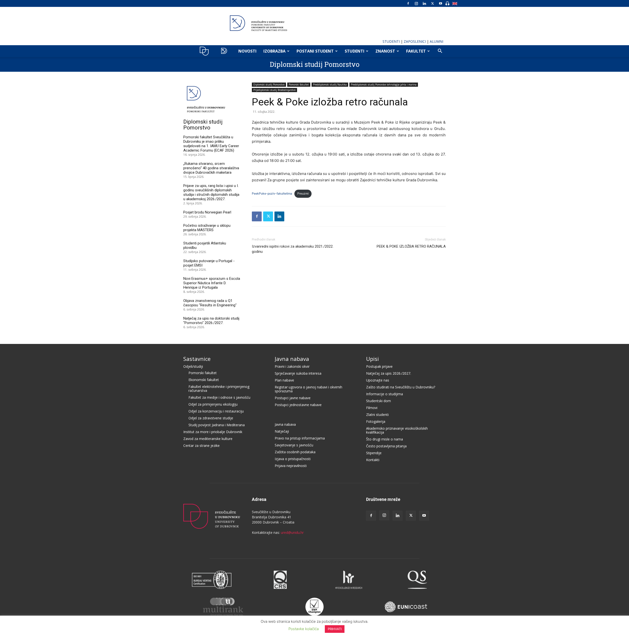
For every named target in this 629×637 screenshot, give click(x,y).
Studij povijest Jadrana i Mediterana (216, 425)
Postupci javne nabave (293, 398)
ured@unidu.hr (292, 532)
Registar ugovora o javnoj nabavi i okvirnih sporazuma (308, 389)
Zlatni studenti (377, 414)
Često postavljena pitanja (386, 446)
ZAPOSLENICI (415, 41)
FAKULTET (416, 51)
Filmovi (371, 407)
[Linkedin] (424, 3)
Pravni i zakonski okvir (292, 366)
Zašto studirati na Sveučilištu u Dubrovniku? (400, 387)
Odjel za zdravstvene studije (210, 418)
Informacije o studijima (384, 394)
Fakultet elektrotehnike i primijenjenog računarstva (218, 388)
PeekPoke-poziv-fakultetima (272, 193)
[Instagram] (416, 3)
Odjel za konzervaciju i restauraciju (216, 411)
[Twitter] (432, 3)
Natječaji (282, 431)
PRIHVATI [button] (335, 629)
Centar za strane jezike (201, 445)
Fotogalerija (375, 421)
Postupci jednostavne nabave (298, 404)
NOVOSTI (247, 51)
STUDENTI (391, 41)
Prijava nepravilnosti (291, 465)
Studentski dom (378, 400)
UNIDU (205, 51)
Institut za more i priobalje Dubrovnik (212, 431)
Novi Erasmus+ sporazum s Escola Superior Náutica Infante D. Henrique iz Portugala (211, 283)
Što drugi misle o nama (384, 439)
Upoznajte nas (377, 380)
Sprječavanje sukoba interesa (298, 373)
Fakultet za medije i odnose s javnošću (219, 397)
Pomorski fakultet (299, 84)
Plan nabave (284, 380)
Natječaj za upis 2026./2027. (388, 373)
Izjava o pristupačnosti (293, 458)
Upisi (372, 358)
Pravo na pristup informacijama (300, 438)
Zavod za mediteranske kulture (207, 438)
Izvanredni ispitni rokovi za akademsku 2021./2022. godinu (292, 249)
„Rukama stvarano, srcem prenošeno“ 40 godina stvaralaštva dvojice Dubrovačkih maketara (211, 168)
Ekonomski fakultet (203, 379)
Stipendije (374, 453)
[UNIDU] (314, 23)
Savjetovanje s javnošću (294, 445)
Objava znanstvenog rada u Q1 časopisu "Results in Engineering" (210, 302)
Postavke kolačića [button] (303, 628)
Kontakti (372, 459)
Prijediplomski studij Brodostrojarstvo (274, 90)
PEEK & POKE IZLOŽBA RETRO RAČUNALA (411, 246)
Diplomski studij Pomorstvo (314, 64)
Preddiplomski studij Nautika (330, 84)
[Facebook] (408, 3)
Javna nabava (292, 358)
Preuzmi (303, 193)
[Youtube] (440, 3)
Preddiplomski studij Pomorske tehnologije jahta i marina (383, 84)
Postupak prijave (379, 366)
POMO (225, 51)
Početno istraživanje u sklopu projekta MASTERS (206, 227)
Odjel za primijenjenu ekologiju (213, 404)
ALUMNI (436, 41)
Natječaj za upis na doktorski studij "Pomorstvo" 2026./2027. (211, 320)
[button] (440, 51)
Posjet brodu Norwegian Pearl (207, 212)
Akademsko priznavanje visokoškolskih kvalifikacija (397, 430)
